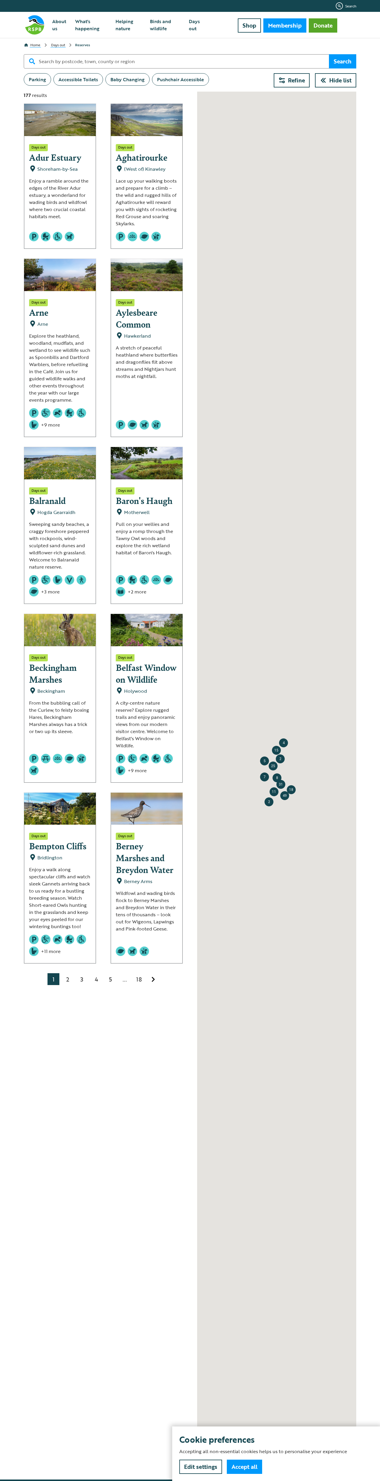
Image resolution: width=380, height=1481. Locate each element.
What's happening (87, 25)
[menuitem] (60, 25)
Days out (194, 25)
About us (59, 25)
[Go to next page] (153, 979)
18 (139, 979)
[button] (284, 795)
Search (350, 6)
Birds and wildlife (160, 25)
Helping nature (124, 25)
